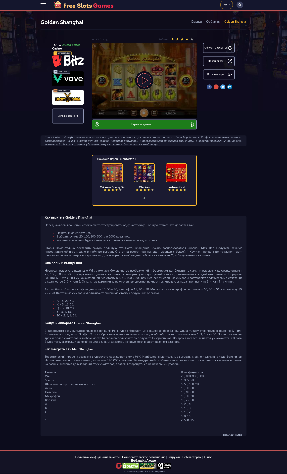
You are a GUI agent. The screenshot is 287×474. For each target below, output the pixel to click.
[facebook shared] (209, 86)
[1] (172, 39)
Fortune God (176, 187)
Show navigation (43, 5)
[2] (177, 39)
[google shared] (216, 86)
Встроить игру (215, 74)
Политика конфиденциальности (97, 457)
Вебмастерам (191, 457)
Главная (196, 21)
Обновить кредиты (215, 48)
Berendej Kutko (232, 434)
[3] (182, 39)
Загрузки (174, 457)
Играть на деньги (141, 124)
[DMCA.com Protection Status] (130, 468)
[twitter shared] (222, 86)
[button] (146, 198)
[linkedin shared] (229, 86)
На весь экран (215, 61)
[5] (192, 39)
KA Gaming (213, 21)
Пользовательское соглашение (143, 457)
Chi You (144, 187)
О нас (208, 457)
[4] (187, 39)
